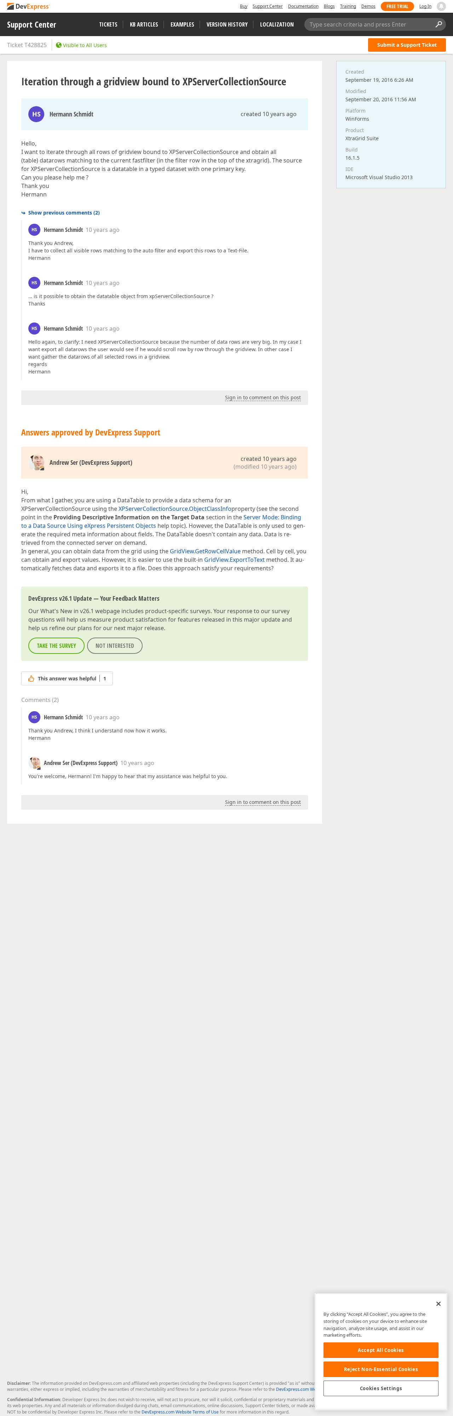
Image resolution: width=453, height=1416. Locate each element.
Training (348, 6)
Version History (227, 24)
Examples (182, 24)
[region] (381, 1351)
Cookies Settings (381, 1388)
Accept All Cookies (381, 1350)
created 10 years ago (269, 114)
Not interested (115, 646)
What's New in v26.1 (67, 611)
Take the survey (56, 646)
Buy (243, 6)
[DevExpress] (28, 7)
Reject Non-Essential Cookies (381, 1369)
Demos (368, 6)
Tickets (108, 24)
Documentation (303, 6)
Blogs (329, 6)
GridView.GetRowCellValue (205, 551)
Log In (425, 6)
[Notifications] (441, 6)
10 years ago (103, 230)
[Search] (438, 24)
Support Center (268, 6)
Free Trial (397, 6)
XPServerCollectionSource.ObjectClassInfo (175, 509)
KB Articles (144, 24)
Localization (277, 24)
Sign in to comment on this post (263, 397)
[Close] (438, 1304)
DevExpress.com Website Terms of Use (180, 1412)
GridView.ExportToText (234, 560)
